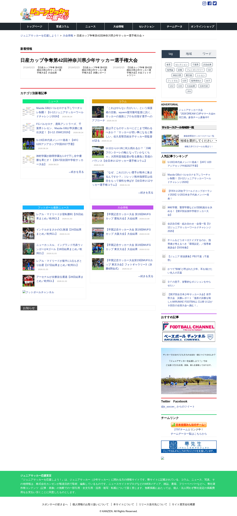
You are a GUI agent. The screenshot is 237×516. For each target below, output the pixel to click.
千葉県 (195, 64)
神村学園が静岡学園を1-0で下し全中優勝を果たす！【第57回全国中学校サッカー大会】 (59, 160)
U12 (171, 86)
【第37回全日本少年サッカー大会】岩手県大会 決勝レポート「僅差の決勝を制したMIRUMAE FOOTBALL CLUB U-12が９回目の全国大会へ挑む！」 (190, 300)
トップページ (34, 26)
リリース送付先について (153, 504)
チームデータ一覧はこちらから (189, 433)
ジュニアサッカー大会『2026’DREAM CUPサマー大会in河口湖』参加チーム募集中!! (197, 114)
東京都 (189, 75)
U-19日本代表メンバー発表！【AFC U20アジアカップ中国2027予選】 (189, 164)
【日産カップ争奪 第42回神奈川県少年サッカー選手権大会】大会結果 (49, 70)
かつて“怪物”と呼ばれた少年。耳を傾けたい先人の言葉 (190, 271)
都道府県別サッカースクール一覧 (199, 136)
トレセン (201, 75)
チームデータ (174, 26)
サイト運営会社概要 (183, 504)
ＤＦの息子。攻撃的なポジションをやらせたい (189, 284)
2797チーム (181, 429)
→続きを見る (76, 171)
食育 (168, 64)
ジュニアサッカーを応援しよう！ (39, 35)
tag (171, 53)
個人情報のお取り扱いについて (90, 504)
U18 (184, 81)
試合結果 (207, 64)
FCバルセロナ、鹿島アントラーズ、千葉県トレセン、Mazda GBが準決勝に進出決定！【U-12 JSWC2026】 (59, 128)
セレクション (146, 26)
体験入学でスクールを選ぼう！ (199, 146)
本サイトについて (123, 504)
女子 (208, 81)
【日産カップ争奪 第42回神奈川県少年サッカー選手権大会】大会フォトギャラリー (139, 71)
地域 (189, 53)
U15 (180, 86)
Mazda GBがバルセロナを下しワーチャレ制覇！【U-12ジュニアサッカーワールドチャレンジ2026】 (60, 112)
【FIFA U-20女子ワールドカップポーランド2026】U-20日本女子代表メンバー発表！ (190, 195)
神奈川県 (177, 75)
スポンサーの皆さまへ (55, 504)
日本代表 (204, 86)
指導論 (170, 70)
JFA (189, 91)
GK (209, 70)
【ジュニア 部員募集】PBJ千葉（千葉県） (188, 258)
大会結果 (191, 86)
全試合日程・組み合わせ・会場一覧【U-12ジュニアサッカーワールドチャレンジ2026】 (189, 227)
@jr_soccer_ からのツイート (178, 406)
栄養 (180, 70)
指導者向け (196, 81)
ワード (207, 53)
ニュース (90, 26)
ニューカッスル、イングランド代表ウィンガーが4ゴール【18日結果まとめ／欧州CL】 (59, 249)
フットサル (173, 81)
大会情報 (118, 26)
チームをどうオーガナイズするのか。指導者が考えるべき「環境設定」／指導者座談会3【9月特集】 (189, 244)
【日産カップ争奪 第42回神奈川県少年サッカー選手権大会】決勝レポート (94, 70)
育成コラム (62, 26)
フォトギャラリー (195, 70)
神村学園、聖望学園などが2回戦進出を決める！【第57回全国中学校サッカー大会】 (190, 211)
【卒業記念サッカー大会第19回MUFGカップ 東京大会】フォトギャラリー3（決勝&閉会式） (129, 264)
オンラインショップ (202, 26)
